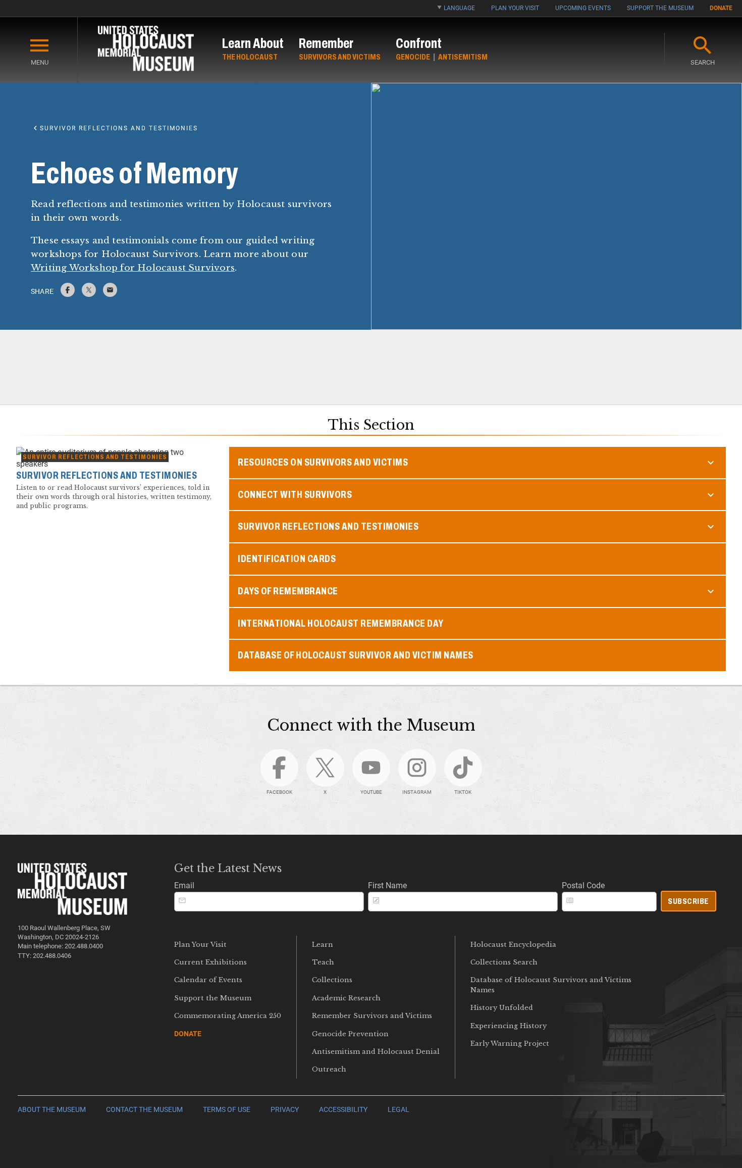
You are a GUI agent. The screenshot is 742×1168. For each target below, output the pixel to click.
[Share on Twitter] (89, 294)
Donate (721, 8)
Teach (323, 962)
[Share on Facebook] (68, 294)
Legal (398, 1109)
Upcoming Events (583, 8)
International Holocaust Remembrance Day (341, 623)
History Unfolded (501, 1007)
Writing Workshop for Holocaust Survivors (133, 267)
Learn (322, 944)
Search (703, 62)
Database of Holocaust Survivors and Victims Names (550, 985)
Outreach (329, 1069)
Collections (332, 980)
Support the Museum (660, 8)
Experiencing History (508, 1026)
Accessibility (343, 1109)
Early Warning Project (509, 1043)
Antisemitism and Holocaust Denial (376, 1051)
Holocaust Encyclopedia (513, 944)
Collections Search (504, 962)
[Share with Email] (110, 294)
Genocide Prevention (350, 1034)
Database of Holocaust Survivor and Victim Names (355, 655)
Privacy (285, 1109)
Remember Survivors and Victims (372, 1015)
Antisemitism (463, 57)
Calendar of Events (208, 980)
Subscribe (688, 901)
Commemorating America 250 (227, 1015)
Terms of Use (226, 1109)
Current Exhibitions (210, 962)
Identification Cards (287, 558)
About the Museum (52, 1109)
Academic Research (346, 998)
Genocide (413, 57)
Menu (39, 62)
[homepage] (146, 50)
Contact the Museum (144, 1109)
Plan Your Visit (515, 8)
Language (459, 8)
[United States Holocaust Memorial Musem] (72, 912)
